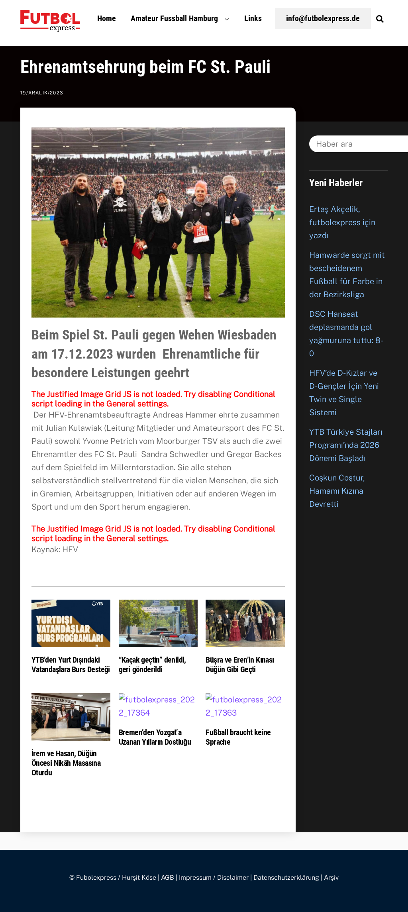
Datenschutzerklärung (286, 877)
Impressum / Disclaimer (214, 877)
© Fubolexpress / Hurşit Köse (112, 877)
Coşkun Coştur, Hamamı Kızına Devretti (337, 491)
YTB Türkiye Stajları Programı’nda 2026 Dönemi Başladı (345, 445)
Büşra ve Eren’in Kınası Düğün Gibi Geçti (240, 664)
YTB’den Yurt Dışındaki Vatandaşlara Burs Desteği (70, 664)
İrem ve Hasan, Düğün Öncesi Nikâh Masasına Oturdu (65, 763)
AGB (167, 877)
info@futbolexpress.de (323, 18)
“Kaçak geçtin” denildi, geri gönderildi (152, 664)
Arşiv (331, 877)
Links (253, 18)
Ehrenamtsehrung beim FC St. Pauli (145, 67)
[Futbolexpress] (50, 27)
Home (106, 18)
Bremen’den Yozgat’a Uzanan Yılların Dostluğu (155, 737)
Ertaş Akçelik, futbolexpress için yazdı (342, 222)
